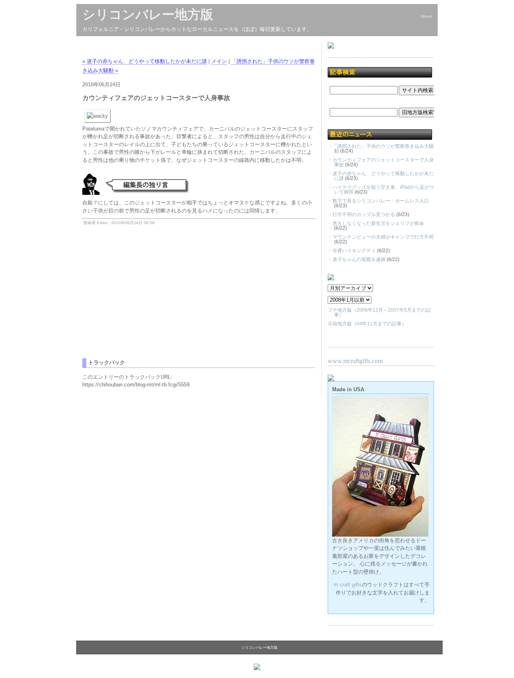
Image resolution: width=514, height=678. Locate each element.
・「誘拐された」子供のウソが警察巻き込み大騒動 (381, 148)
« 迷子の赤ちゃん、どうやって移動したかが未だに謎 (144, 61)
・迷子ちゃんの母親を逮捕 (357, 259)
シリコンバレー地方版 (147, 14)
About (426, 16)
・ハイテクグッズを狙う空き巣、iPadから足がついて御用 (381, 189)
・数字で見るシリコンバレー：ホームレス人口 (378, 201)
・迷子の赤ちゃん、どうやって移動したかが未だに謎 (381, 176)
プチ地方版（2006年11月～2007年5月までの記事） (379, 312)
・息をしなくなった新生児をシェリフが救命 (376, 223)
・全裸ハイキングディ (352, 250)
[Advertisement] (149, 302)
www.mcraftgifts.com (355, 360)
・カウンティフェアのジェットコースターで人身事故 (381, 162)
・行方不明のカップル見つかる (361, 214)
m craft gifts (348, 585)
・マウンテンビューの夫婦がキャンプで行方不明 (381, 237)
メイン (219, 61)
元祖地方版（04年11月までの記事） (367, 324)
